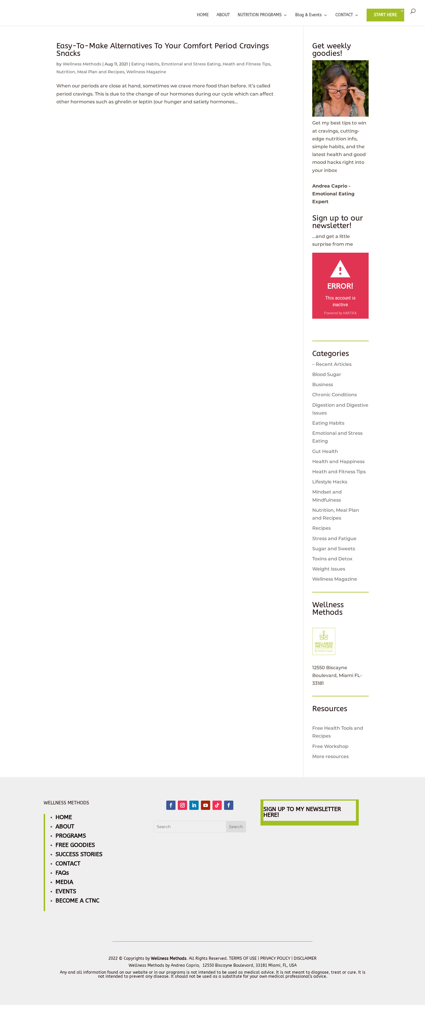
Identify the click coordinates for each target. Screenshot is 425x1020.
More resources (330, 756)
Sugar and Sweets (333, 548)
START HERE (385, 14)
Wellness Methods (82, 64)
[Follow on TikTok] (217, 805)
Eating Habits (145, 64)
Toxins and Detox (332, 559)
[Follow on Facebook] (170, 805)
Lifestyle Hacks (329, 482)
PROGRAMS (71, 835)
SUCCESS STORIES (79, 854)
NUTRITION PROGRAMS (260, 15)
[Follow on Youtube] (205, 805)
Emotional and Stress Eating (191, 64)
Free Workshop (330, 746)
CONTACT (344, 15)
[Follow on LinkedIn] (194, 805)
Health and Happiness (338, 461)
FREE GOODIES (75, 845)
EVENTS (66, 891)
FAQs (62, 872)
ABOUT (223, 15)
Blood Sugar (326, 374)
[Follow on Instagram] (182, 805)
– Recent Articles (332, 364)
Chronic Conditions (334, 394)
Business (322, 384)
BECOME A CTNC (77, 900)
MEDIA (64, 882)
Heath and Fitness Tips (246, 64)
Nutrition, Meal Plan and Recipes (90, 71)
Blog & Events (308, 15)
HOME (203, 15)
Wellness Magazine (146, 71)
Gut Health (325, 451)
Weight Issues (328, 569)
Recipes (321, 528)
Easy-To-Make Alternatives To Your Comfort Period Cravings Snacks (162, 49)
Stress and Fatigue (334, 538)
